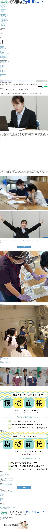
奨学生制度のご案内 (3, 62)
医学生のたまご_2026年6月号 (5, 362)
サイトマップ (3, 28)
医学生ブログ (3, 25)
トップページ (2, 46)
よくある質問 (2, 23)
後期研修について (3, 9)
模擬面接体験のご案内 (3, 57)
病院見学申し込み (3, 74)
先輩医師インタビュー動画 (4, 53)
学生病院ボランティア (4, 20)
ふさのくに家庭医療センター (4, 508)
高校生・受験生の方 (3, 14)
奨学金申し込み (2, 72)
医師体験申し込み (3, 71)
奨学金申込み (2, 65)
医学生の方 (2, 5)
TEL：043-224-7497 (3, 517)
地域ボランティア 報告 (4, 476)
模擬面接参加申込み (4, 19)
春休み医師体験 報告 (3, 304)
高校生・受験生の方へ (4, 15)
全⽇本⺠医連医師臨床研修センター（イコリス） (8, 507)
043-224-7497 (13, 491)
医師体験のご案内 (3, 16)
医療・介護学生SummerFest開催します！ (6, 480)
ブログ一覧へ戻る (24, 246)
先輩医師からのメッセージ (5, 21)
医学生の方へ (3, 6)
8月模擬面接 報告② (3, 431)
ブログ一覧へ (24, 487)
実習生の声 (2, 11)
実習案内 (2, 10)
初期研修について (3, 7)
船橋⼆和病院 (2, 504)
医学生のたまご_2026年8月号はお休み (6, 484)
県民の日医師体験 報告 (4, 358)
